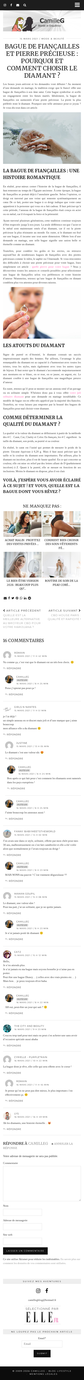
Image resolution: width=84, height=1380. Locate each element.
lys (16, 1113)
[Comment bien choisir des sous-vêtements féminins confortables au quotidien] (61, 524)
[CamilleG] (42, 16)
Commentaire (10, 1163)
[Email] (17, 5)
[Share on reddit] (29, 598)
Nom (5, 1205)
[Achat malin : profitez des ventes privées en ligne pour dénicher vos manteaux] (22, 524)
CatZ (17, 952)
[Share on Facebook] (9, 598)
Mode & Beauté (52, 38)
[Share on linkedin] (25, 598)
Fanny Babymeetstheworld (34, 831)
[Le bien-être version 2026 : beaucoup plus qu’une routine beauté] (22, 565)
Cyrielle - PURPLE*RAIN (30, 1057)
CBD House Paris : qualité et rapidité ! (64, 615)
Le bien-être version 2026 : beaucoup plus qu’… (23, 585)
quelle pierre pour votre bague (50, 266)
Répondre (14, 668)
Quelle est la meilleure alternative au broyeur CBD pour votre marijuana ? (22, 619)
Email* (42, 1338)
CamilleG (22, 676)
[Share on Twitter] (13, 598)
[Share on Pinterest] (17, 598)
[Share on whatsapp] (21, 598)
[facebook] (11, 5)
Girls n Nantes (25, 707)
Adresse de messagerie (15, 1220)
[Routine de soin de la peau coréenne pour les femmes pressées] (61, 565)
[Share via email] (5, 598)
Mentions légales (43, 1374)
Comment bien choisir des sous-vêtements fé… (61, 544)
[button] (78, 5)
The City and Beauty (29, 1026)
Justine (21, 743)
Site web (7, 1234)
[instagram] (5, 5)
